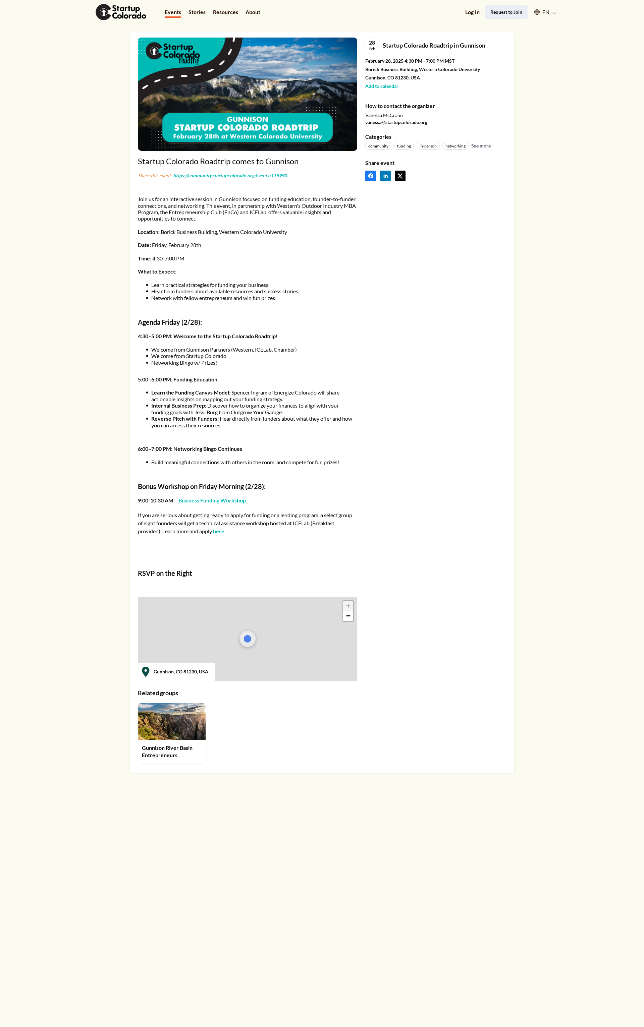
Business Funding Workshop (212, 500)
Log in (472, 12)
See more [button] (481, 145)
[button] (542, 12)
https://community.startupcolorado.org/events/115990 (230, 175)
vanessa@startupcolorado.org (396, 122)
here (218, 531)
